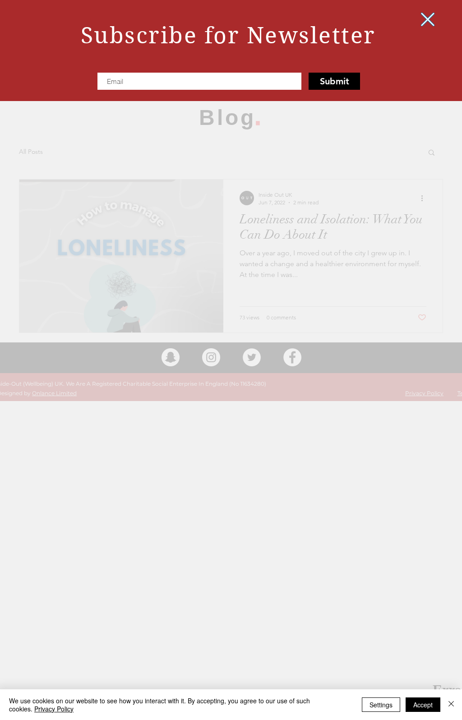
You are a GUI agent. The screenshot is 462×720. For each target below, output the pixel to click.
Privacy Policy (54, 708)
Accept (423, 704)
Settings (381, 704)
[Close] (451, 705)
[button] (427, 19)
